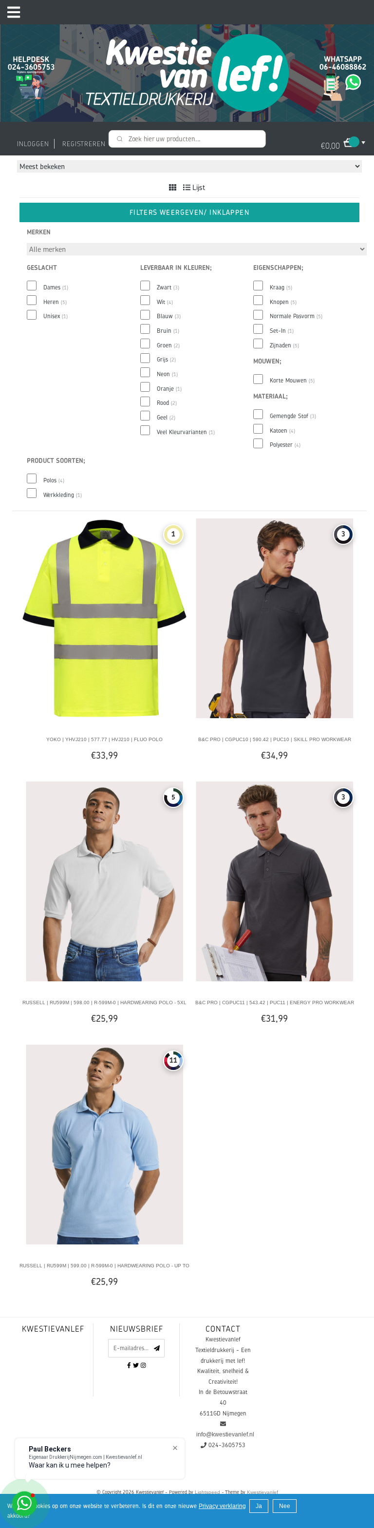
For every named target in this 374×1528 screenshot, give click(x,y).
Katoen (282, 430)
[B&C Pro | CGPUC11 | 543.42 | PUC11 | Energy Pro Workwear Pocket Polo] (274, 881)
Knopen (283, 302)
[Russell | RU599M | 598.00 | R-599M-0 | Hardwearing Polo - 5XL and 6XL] (104, 881)
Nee (284, 1506)
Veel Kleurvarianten (186, 432)
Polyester (285, 444)
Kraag (281, 287)
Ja (259, 1506)
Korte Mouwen (292, 380)
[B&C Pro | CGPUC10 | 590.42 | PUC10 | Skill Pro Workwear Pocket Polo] (274, 618)
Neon (167, 374)
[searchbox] (187, 139)
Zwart (168, 287)
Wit (165, 302)
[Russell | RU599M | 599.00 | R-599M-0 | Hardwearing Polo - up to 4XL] (104, 1144)
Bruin (168, 330)
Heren (55, 302)
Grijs (166, 359)
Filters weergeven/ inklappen (189, 212)
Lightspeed (207, 1492)
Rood (167, 403)
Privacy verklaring (222, 1506)
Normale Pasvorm (296, 316)
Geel (166, 417)
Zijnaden (284, 345)
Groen (168, 345)
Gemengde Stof (293, 416)
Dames (55, 287)
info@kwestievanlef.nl (225, 1434)
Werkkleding (62, 495)
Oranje (169, 388)
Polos (53, 480)
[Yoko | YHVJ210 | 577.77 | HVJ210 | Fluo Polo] (104, 618)
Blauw (169, 316)
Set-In (282, 330)
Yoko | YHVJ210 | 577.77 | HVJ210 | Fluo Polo (104, 739)
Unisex (55, 316)
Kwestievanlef (262, 1492)
